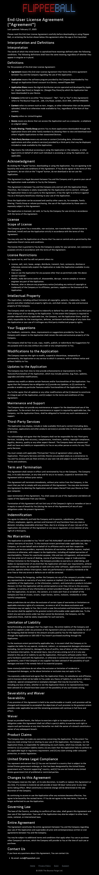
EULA (56, 865)
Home (32, 865)
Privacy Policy (45, 865)
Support (65, 865)
